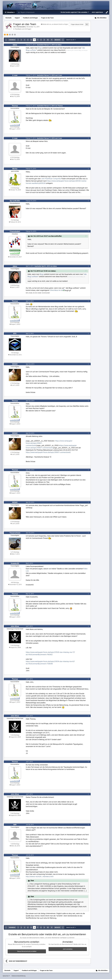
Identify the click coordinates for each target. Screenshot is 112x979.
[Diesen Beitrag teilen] (88, 45)
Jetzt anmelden (68, 949)
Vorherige (12, 39)
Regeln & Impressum (27, 12)
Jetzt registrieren (97, 12)
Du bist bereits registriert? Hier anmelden (74, 12)
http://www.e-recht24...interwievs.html (39, 876)
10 (48, 40)
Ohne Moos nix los (56, 290)
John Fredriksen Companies (51, 178)
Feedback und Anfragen (23, 29)
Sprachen (6, 976)
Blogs (40, 48)
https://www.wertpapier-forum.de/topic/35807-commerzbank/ (48, 452)
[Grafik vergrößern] (31, 304)
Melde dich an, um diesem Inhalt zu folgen (55, 24)
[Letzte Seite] (62, 39)
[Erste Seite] (6, 39)
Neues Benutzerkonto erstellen (26, 951)
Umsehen (10, 12)
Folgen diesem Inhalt (77, 24)
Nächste (57, 39)
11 (51, 40)
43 (86, 24)
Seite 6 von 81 (70, 40)
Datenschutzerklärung (18, 976)
